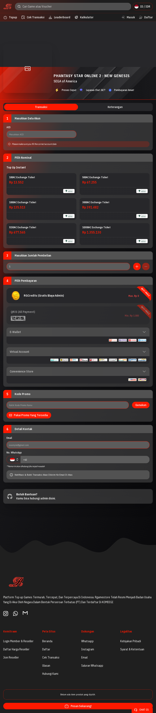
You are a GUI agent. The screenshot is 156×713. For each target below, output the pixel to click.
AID (8, 127)
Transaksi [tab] (41, 107)
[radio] (41, 184)
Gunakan (140, 405)
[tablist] (78, 107)
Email (9, 437)
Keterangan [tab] (115, 107)
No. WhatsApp (14, 452)
